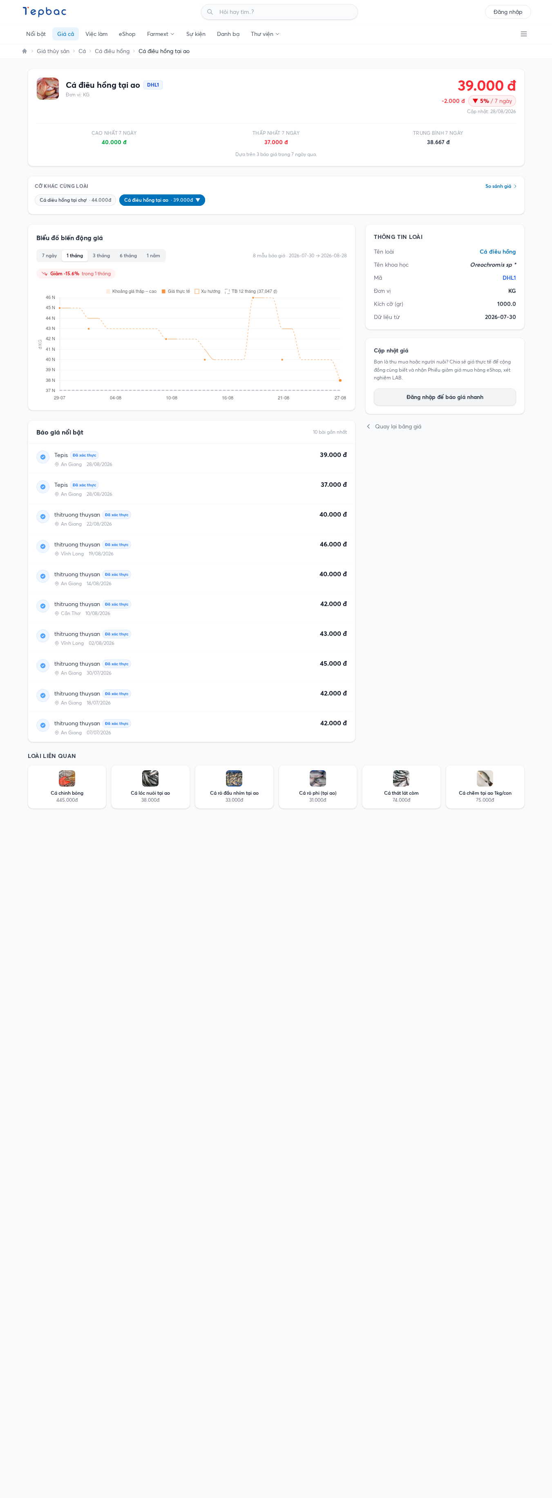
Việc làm (96, 34)
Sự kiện (196, 34)
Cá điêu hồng (112, 51)
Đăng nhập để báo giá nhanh (445, 397)
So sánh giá (498, 186)
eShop (127, 34)
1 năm (153, 255)
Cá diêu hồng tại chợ (75, 200)
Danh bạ (228, 34)
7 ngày (49, 255)
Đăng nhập (508, 12)
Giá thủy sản (53, 51)
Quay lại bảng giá (398, 426)
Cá (82, 51)
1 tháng (75, 255)
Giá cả (65, 34)
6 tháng (128, 255)
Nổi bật (36, 34)
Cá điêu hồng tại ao (162, 200)
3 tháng (101, 255)
